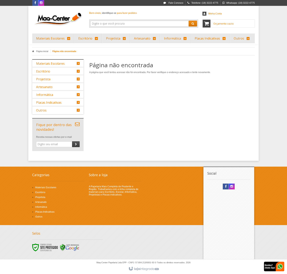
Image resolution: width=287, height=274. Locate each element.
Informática (41, 207)
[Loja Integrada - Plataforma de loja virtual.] (143, 269)
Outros (38, 216)
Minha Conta (215, 13)
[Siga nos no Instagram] (41, 3)
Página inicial (42, 51)
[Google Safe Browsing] (69, 247)
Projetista (40, 197)
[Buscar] (193, 24)
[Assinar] (76, 144)
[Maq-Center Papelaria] (58, 19)
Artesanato (41, 202)
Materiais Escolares (45, 187)
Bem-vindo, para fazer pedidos (113, 13)
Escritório (40, 192)
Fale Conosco (175, 3)
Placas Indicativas (44, 211)
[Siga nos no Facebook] (35, 3)
